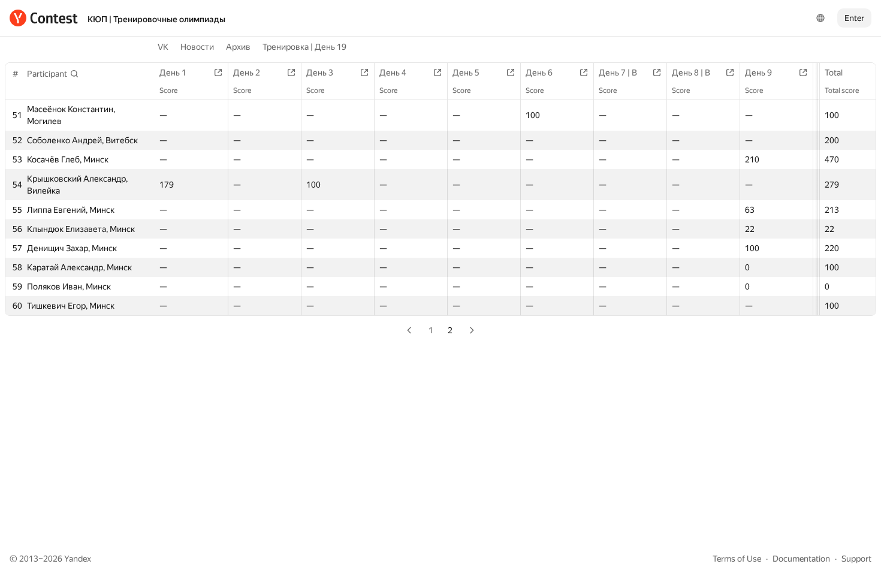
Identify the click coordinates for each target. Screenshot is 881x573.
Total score (842, 90)
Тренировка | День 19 (304, 47)
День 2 (246, 72)
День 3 (319, 72)
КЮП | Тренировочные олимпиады (156, 19)
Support (856, 558)
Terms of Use (737, 558)
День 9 (758, 72)
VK (163, 47)
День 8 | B (691, 72)
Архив (238, 47)
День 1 (172, 72)
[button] (53, 74)
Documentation (801, 558)
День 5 (465, 72)
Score (168, 90)
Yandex (77, 558)
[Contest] (44, 18)
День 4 (392, 72)
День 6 (539, 72)
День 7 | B (618, 72)
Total (834, 72)
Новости (197, 47)
